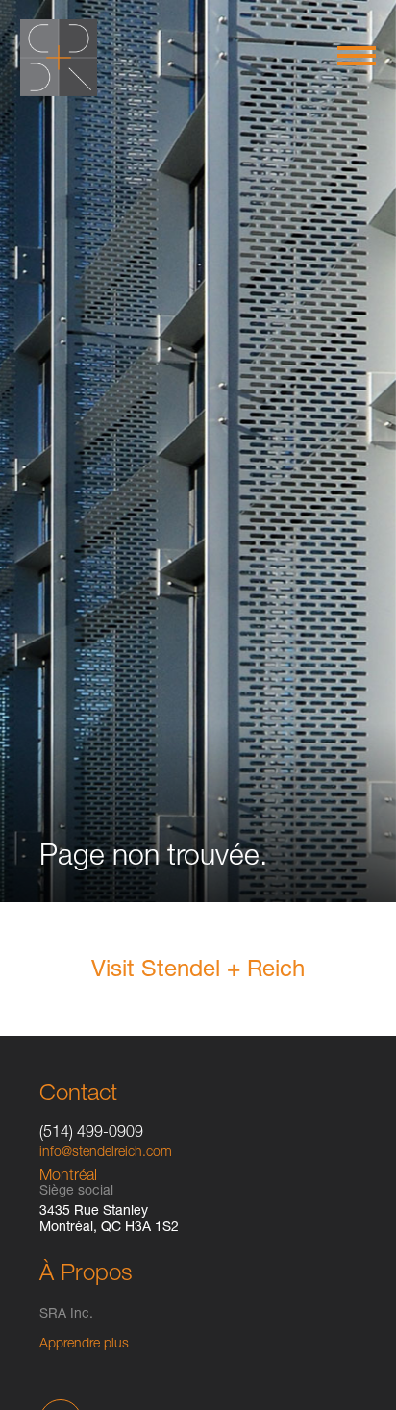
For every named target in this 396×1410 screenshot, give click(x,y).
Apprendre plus (84, 1344)
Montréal (68, 1177)
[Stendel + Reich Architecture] (58, 57)
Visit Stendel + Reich (198, 971)
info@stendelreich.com (105, 1153)
